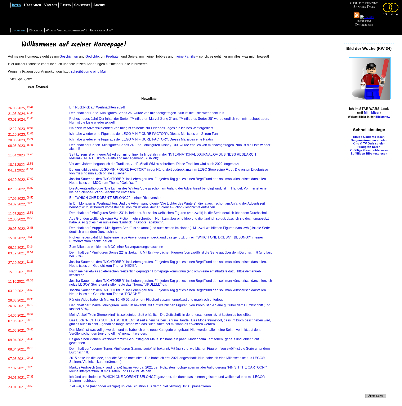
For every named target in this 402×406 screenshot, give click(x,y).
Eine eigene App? (101, 30)
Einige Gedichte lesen (369, 136)
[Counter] (367, 17)
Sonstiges (82, 5)
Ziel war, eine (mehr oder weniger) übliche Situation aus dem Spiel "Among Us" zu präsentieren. (140, 386)
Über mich (32, 5)
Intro (16, 5)
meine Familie (185, 56)
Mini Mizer (372, 112)
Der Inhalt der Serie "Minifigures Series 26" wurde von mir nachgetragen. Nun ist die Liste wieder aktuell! (146, 113)
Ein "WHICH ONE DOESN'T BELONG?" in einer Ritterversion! (115, 198)
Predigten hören (368, 146)
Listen (65, 5)
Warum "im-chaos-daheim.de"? (66, 30)
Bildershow (382, 116)
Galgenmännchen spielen (369, 140)
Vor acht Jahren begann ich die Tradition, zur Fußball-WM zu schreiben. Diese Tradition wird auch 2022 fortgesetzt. (154, 164)
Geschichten (68, 56)
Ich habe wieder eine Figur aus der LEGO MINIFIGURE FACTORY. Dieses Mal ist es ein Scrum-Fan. (144, 133)
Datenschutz (364, 24)
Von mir (50, 5)
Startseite (19, 30)
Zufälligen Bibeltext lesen (369, 153)
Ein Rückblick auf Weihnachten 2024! (97, 107)
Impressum (364, 21)
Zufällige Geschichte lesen (369, 150)
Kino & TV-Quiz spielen (369, 143)
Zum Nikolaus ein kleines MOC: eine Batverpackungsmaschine (116, 247)
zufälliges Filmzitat (364, 3)
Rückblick (36, 30)
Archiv (99, 5)
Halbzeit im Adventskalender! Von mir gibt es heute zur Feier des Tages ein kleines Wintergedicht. (141, 128)
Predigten (113, 56)
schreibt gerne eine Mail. (89, 71)
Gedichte (92, 56)
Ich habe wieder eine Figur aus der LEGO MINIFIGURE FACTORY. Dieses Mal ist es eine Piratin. (141, 139)
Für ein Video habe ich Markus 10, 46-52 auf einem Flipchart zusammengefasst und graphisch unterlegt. (146, 299)
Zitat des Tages (364, 6)
